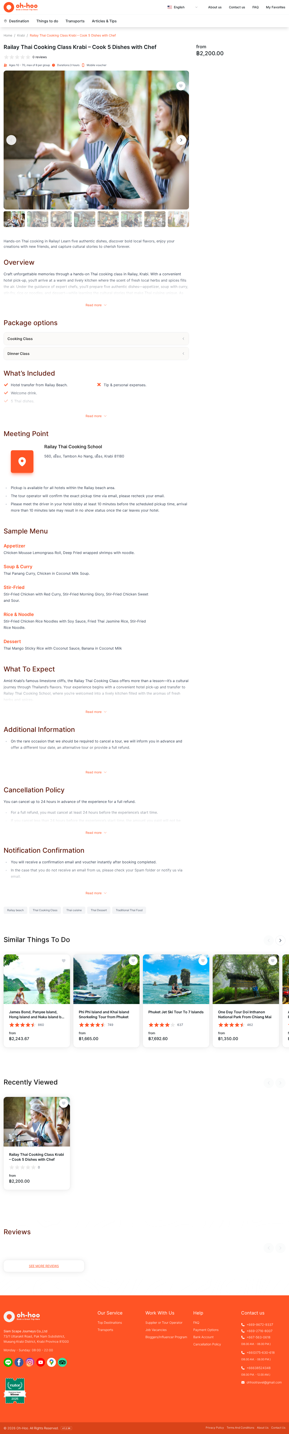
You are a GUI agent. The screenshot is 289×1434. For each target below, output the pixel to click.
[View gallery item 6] (131, 219)
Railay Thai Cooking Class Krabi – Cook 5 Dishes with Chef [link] (73, 35)
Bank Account (203, 1337)
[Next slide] (181, 140)
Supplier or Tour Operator (163, 1322)
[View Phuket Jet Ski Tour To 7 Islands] (176, 979)
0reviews (40, 57)
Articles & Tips (104, 21)
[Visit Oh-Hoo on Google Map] (51, 1362)
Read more (94, 305)
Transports (75, 21)
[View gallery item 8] (178, 219)
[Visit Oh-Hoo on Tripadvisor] (62, 1362)
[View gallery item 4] (84, 219)
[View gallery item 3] (61, 219)
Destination (19, 21)
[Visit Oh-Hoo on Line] (8, 1362)
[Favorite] (180, 85)
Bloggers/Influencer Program (166, 1337)
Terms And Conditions (240, 1427)
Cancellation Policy (207, 1344)
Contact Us (278, 1427)
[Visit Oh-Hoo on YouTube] (40, 1362)
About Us (262, 1427)
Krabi (21, 35)
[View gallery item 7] (154, 219)
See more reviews (44, 1266)
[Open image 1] (96, 140)
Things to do (47, 21)
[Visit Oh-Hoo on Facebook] (18, 1362)
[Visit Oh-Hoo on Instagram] (29, 1362)
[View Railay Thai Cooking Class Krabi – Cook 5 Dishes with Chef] (37, 1122)
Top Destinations (110, 1322)
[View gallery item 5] (108, 219)
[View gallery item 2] (37, 219)
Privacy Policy (215, 1427)
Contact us (237, 7)
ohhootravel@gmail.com (264, 1382)
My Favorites (275, 7)
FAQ (255, 7)
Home (8, 35)
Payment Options (206, 1330)
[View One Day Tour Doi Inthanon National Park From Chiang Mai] (246, 979)
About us (215, 7)
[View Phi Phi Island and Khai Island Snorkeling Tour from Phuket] (106, 979)
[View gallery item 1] (14, 219)
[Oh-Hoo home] (20, 7)
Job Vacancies (156, 1330)
